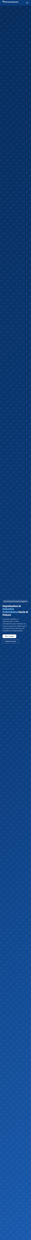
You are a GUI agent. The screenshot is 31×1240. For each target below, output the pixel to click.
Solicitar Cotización (10, 641)
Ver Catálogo (10, 636)
